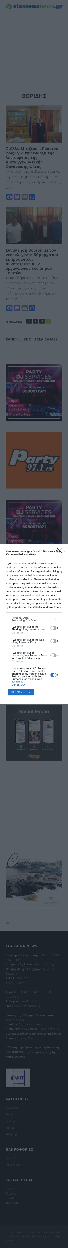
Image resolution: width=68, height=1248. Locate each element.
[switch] (53, 628)
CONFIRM (17, 692)
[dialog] (34, 624)
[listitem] (34, 619)
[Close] (60, 551)
